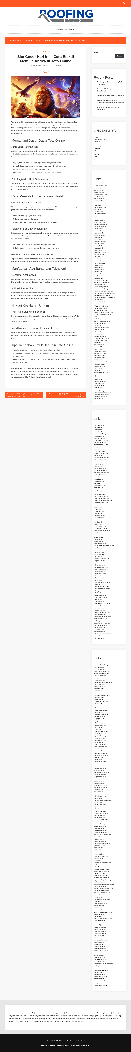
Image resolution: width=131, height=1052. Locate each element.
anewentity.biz (98, 537)
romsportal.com (99, 978)
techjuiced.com (98, 211)
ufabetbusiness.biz (100, 241)
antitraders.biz (98, 299)
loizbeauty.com (98, 513)
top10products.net (100, 678)
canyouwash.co (99, 192)
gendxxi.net (97, 850)
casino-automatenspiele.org (103, 500)
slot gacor (23, 1016)
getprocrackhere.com (101, 940)
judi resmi (99, 1013)
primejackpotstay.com (101, 970)
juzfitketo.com (98, 387)
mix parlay (35, 1018)
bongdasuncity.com (100, 740)
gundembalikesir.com (100, 201)
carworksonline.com (100, 460)
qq (94, 152)
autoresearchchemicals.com (103, 634)
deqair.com (97, 342)
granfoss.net (98, 599)
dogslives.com (98, 807)
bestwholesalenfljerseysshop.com (104, 293)
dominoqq (97, 141)
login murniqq (80, 1018)
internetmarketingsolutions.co (103, 800)
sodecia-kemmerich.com (102, 899)
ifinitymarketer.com (100, 946)
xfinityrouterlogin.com (101, 619)
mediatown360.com (100, 610)
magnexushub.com (100, 216)
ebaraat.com (98, 209)
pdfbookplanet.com (100, 809)
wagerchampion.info (100, 832)
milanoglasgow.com (100, 591)
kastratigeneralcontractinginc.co (104, 291)
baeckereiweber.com (100, 186)
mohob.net (97, 729)
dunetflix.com (98, 360)
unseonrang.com (99, 794)
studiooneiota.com (100, 822)
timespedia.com (99, 518)
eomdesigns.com (99, 845)
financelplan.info (99, 684)
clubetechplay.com (100, 933)
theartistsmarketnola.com (102, 582)
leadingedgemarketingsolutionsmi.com (106, 289)
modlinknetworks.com (101, 951)
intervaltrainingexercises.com (103, 910)
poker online (101, 1018)
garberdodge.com (99, 449)
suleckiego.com (99, 638)
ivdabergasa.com (99, 317)
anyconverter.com (99, 515)
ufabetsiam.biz (98, 237)
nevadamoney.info (100, 573)
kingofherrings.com (100, 533)
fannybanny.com (99, 944)
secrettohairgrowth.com (101, 548)
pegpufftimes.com (99, 436)
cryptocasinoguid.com (101, 287)
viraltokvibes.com (99, 475)
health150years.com (100, 468)
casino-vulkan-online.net (102, 606)
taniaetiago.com (99, 385)
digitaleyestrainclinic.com (102, 612)
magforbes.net (98, 479)
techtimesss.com (99, 462)
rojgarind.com (98, 757)
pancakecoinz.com (100, 706)
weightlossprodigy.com (101, 731)
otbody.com (97, 505)
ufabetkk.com (98, 524)
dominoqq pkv (29, 1013)
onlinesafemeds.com (100, 224)
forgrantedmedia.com (101, 453)
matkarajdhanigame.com (102, 695)
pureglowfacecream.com (102, 530)
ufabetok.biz (98, 271)
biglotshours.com (99, 220)
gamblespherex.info (100, 841)
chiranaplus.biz (98, 584)
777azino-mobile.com (101, 306)
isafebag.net (98, 492)
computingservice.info (101, 787)
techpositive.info (99, 792)
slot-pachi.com (98, 742)
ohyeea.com (98, 375)
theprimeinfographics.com (102, 893)
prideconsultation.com (101, 710)
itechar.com (97, 203)
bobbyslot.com (98, 723)
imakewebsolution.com (101, 701)
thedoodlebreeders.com (101, 338)
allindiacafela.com (99, 601)
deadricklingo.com (100, 837)
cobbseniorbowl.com (100, 308)
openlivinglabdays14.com (102, 295)
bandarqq (97, 144)
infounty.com (98, 325)
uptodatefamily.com (100, 366)
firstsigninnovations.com (101, 447)
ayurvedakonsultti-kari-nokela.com (105, 297)
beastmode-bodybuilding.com (103, 682)
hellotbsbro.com (99, 783)
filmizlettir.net (98, 429)
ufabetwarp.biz (98, 228)
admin (33, 66)
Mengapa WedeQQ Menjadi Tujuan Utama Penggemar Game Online (66, 395)
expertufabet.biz (99, 233)
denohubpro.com (99, 815)
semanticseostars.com (101, 764)
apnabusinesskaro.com (101, 636)
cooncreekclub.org (100, 434)
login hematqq (91, 1018)
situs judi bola (26, 1018)
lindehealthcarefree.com (101, 673)
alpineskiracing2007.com (102, 603)
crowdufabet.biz (99, 276)
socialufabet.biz (99, 254)
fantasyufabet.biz (99, 235)
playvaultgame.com (100, 974)
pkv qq (21, 1013)
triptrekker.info (98, 847)
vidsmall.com (98, 867)
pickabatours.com (99, 680)
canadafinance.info (100, 571)
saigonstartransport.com (102, 558)
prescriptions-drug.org (101, 470)
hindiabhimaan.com (100, 627)
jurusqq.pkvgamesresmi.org (74, 1021)
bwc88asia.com (99, 329)
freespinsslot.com (99, 744)
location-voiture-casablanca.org (104, 884)
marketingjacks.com (100, 621)
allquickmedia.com (100, 526)
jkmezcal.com (98, 908)
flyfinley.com (98, 708)
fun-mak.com (98, 901)
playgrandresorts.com (101, 976)
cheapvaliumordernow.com (102, 895)
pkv (95, 150)
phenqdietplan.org (100, 355)
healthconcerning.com (101, 755)
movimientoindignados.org (102, 362)
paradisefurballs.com (100, 746)
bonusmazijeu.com (100, 923)
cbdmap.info (98, 691)
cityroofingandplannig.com (102, 314)
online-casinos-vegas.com (102, 616)
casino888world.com (100, 903)
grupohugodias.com (100, 340)
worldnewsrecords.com (101, 871)
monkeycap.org (99, 481)
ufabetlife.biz (98, 250)
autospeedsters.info (100, 830)
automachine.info (99, 828)
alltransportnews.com (101, 280)
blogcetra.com (98, 798)
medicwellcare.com (100, 865)
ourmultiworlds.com (100, 432)
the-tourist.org (98, 487)
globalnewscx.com (100, 804)
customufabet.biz (99, 263)
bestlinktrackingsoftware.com (103, 918)
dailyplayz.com (98, 938)
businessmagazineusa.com (102, 862)
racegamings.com (99, 968)
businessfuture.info (100, 686)
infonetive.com (98, 563)
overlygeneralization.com (102, 772)
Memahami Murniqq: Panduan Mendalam (110, 95)
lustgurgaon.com (99, 718)
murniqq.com (50, 1018)
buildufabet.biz (98, 278)
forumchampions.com (101, 440)
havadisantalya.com (100, 194)
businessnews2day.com (101, 869)
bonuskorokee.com (100, 927)
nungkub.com (98, 379)
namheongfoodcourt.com (102, 588)
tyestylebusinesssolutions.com (103, 912)
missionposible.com (100, 614)
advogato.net (98, 490)
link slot (23, 1021)
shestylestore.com (100, 983)
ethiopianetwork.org (100, 774)
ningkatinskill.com (99, 347)
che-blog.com (98, 703)
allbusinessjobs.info (100, 676)
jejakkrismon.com (99, 520)
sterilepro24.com (99, 873)
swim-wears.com (99, 451)
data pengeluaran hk (100, 139)
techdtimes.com (99, 196)
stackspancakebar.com (101, 586)
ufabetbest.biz (98, 259)
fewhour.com (98, 759)
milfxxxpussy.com (99, 364)
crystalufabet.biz (99, 269)
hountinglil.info (98, 712)
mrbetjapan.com (99, 535)
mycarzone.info (99, 854)
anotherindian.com (100, 381)
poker (95, 156)
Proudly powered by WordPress (52, 1046)
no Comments (56, 66)
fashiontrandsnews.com (101, 282)
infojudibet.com (99, 688)
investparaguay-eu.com (101, 327)
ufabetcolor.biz (98, 246)
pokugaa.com (98, 972)
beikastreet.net (98, 427)
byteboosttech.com (100, 213)
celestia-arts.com (99, 438)
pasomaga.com (99, 390)
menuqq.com (13, 1013)
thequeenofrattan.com (101, 813)
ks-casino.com (98, 334)
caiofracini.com (98, 789)
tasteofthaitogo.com (100, 550)
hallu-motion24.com (100, 595)
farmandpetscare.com (101, 785)
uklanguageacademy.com (102, 671)
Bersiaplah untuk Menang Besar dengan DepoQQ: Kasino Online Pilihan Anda (23, 395)
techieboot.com (99, 198)
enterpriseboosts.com (101, 496)
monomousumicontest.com (102, 835)
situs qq (48, 1013)
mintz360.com (98, 727)
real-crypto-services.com (102, 321)
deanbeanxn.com (99, 693)
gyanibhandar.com (100, 226)
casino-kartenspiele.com (102, 498)
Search (96, 52)
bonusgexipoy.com (100, 929)
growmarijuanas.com (100, 768)
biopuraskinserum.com (101, 567)
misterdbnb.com (99, 905)
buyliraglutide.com (100, 222)
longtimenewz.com (100, 953)
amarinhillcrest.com (100, 485)
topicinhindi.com (99, 669)
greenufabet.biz (99, 244)
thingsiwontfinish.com (101, 985)
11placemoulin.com (100, 725)
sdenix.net (97, 483)
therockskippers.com (100, 597)
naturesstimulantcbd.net (101, 394)
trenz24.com (98, 509)
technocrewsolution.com (101, 472)
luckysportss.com (99, 955)
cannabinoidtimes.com (101, 751)
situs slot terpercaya (52, 1016)
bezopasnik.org (99, 554)
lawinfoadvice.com (100, 353)
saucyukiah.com (99, 425)
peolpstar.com (98, 455)
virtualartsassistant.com (101, 890)
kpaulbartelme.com (100, 886)
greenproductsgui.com (101, 753)
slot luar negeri (89, 1013)
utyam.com (97, 370)
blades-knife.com (99, 817)
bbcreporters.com (99, 284)
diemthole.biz (98, 522)
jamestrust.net (98, 507)
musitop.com (98, 368)
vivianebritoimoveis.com (101, 477)
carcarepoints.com (100, 336)
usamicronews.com (100, 959)
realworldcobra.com (100, 826)
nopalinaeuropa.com (100, 396)
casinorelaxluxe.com (100, 931)
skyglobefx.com (99, 839)
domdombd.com (99, 935)
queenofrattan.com (100, 811)
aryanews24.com (99, 302)
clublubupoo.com (99, 920)
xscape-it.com (98, 304)
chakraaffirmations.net (101, 714)
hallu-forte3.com (99, 593)
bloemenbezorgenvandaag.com (104, 545)
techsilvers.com (99, 345)
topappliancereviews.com (102, 623)
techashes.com (99, 190)
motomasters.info (99, 852)
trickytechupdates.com (101, 625)
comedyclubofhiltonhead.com (103, 888)
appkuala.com (98, 539)
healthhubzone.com (100, 207)
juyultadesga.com (99, 319)
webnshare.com (99, 770)
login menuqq (70, 1018)
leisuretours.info (99, 781)
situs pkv (80, 1013)
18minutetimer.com (100, 761)
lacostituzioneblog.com (101, 372)
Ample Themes (85, 1046)
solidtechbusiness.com (101, 875)
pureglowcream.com (100, 543)
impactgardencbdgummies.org (103, 392)
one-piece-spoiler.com (101, 819)
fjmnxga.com (98, 556)
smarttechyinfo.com (100, 734)
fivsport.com (98, 349)
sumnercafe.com (99, 357)
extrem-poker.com (100, 332)
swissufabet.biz (99, 239)
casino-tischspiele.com (101, 502)
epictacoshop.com (100, 565)
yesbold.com (98, 205)
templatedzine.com (100, 351)
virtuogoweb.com (99, 218)
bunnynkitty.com (99, 552)
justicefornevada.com (101, 779)
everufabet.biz (98, 274)
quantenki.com (98, 860)
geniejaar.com (98, 721)
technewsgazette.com (101, 528)
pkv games (45, 52)
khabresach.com (99, 629)
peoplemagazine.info (100, 188)
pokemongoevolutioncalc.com (103, 963)
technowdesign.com (100, 310)
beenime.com (98, 897)
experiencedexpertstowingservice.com (106, 880)
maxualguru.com (99, 738)
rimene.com (97, 576)
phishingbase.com (100, 966)
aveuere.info (98, 749)
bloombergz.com (99, 494)
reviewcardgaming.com (101, 877)
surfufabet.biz (98, 256)
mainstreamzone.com (101, 766)
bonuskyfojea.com (100, 925)
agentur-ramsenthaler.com (102, 843)
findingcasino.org (99, 824)
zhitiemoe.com (98, 377)
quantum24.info (99, 858)
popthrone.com (99, 697)
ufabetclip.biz (98, 231)
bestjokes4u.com (99, 716)
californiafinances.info (101, 569)
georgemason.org (99, 667)
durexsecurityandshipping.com (103, 312)
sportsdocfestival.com (101, 981)
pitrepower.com (99, 608)
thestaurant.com (99, 916)
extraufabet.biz (98, 248)
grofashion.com (99, 961)
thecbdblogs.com (99, 631)
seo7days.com (98, 541)
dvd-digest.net (98, 580)
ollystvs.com (98, 802)
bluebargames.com (100, 442)
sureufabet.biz (98, 261)
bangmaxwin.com (99, 561)
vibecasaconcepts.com (101, 856)
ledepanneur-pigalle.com (102, 578)
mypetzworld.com (99, 323)
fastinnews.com (99, 942)
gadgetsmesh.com (100, 776)
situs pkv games (99, 146)
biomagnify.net (98, 398)
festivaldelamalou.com (101, 444)
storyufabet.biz (98, 265)
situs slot (96, 137)
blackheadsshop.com (100, 882)
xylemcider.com (99, 383)
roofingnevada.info (65, 29)
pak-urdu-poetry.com (100, 796)
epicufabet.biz (98, 267)
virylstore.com (98, 464)
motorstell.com (98, 466)
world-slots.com (99, 699)
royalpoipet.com (99, 914)
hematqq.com (60, 1018)
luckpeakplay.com (99, 957)
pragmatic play (14, 1016)
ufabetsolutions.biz (100, 252)
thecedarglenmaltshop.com (102, 665)
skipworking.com (99, 511)
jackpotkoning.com (100, 948)
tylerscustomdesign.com (101, 457)
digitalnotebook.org (100, 736)
